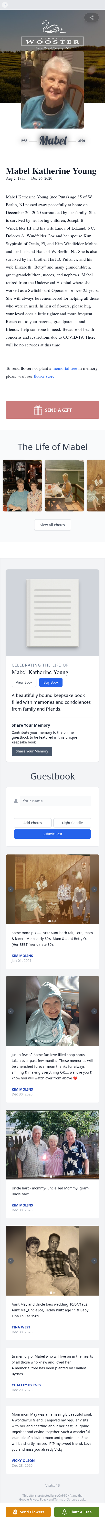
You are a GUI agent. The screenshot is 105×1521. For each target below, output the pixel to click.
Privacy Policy (39, 1499)
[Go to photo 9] (60, 1041)
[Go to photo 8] (57, 1041)
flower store (44, 376)
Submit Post (52, 834)
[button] (52, 889)
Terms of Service (65, 1499)
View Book (24, 682)
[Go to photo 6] (51, 1041)
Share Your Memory (32, 751)
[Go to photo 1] (49, 921)
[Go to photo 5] (48, 1041)
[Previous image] (11, 889)
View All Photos (52, 524)
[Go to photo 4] (45, 1041)
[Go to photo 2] (52, 921)
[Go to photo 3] (55, 921)
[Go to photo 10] (63, 1041)
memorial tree (64, 368)
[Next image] (94, 889)
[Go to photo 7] (54, 1041)
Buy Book (50, 682)
